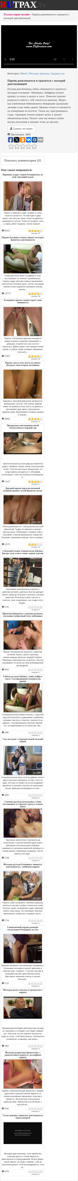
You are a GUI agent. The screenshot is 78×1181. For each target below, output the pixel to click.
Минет (23, 73)
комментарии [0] (22, 160)
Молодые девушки (39, 73)
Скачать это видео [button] (22, 128)
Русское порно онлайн (16, 14)
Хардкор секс (58, 73)
